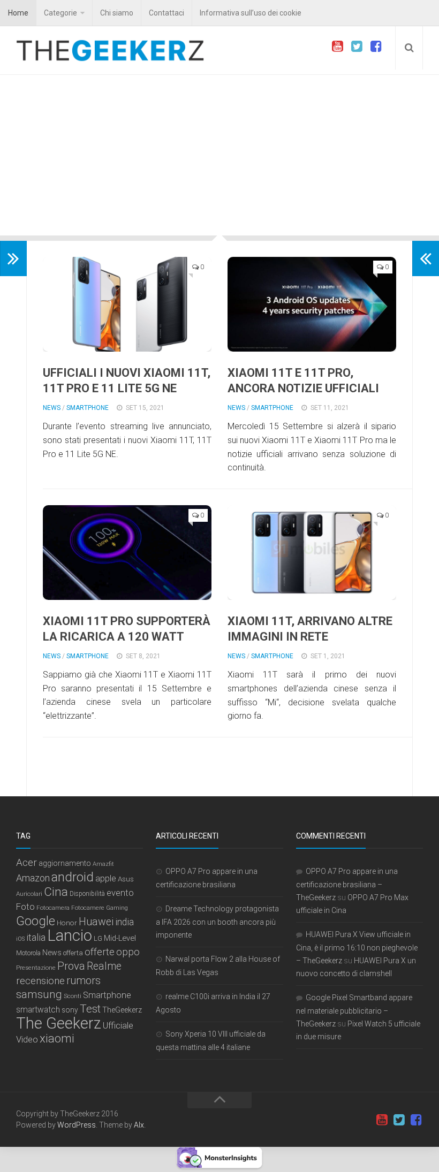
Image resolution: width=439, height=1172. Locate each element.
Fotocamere (87, 907)
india (124, 922)
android (72, 877)
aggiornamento (65, 863)
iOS (20, 938)
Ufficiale (118, 1025)
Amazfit (103, 864)
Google (35, 921)
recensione (40, 981)
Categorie (60, 13)
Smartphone (87, 408)
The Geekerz (58, 1023)
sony (70, 1010)
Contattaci (166, 13)
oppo (128, 952)
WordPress (76, 1125)
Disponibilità (87, 893)
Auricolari (29, 893)
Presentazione (36, 967)
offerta (73, 953)
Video (27, 1039)
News (51, 408)
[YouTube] (337, 46)
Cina (56, 892)
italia (36, 937)
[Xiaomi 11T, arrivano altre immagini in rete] (312, 552)
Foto (25, 906)
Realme (104, 966)
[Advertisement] (219, 155)
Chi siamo (116, 13)
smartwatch (38, 1010)
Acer (26, 862)
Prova (71, 966)
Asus (126, 878)
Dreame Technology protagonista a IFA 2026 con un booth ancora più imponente (217, 921)
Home (18, 13)
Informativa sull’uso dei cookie (250, 13)
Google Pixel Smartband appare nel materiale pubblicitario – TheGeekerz (354, 1010)
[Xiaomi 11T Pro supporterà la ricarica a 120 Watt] (127, 552)
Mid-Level (120, 938)
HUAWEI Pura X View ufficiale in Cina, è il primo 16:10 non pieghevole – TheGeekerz (357, 947)
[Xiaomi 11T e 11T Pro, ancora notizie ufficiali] (312, 304)
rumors (83, 980)
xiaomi (57, 1038)
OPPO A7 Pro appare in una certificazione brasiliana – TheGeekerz (347, 884)
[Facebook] (375, 46)
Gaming (117, 907)
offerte (100, 952)
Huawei (96, 922)
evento (120, 893)
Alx (139, 1125)
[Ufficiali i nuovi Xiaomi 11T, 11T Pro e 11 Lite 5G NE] (127, 304)
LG (98, 938)
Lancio (69, 935)
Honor (67, 922)
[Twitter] (356, 46)
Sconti (72, 996)
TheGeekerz (122, 1010)
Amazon (33, 878)
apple (105, 878)
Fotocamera (53, 907)
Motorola (28, 953)
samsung (39, 994)
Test (90, 1008)
